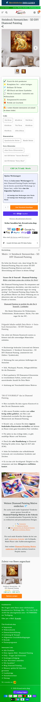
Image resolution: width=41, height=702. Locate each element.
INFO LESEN (29, 3)
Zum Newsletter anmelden (13, 667)
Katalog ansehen (3, 12)
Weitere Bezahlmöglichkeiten (20, 219)
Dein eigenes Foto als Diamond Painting (22, 531)
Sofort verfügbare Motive (21, 533)
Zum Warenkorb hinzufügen (24, 207)
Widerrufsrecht (9, 634)
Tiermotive (21, 527)
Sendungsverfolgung (11, 664)
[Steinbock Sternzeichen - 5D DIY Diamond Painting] (12, 578)
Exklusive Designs (21, 529)
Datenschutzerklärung (11, 636)
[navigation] (17, 71)
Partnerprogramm (10, 646)
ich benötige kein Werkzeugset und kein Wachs (18, 198)
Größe (5, 116)
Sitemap (6, 684)
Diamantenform (8, 136)
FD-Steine (25, 237)
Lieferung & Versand (11, 639)
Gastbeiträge (8, 679)
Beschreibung (6, 250)
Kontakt (6, 644)
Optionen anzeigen (11, 599)
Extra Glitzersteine (9, 146)
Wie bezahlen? (9, 669)
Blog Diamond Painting (12, 672)
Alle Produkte (8, 654)
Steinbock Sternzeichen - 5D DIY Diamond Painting (11, 591)
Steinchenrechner (10, 682)
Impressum (7, 631)
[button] (8, 205)
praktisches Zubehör (16, 543)
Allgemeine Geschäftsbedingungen (16, 641)
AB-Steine (14, 237)
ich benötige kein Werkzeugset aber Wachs (20, 195)
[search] (6, 12)
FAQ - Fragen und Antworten (14, 662)
